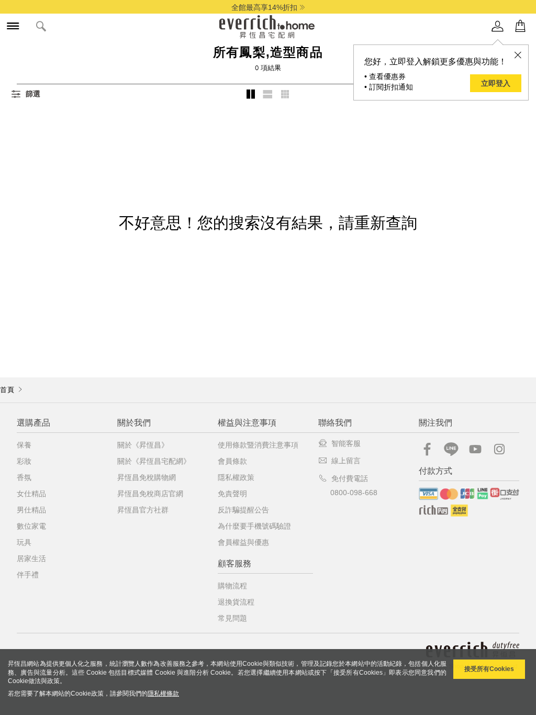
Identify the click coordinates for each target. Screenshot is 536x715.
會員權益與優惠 (243, 542)
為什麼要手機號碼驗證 (254, 526)
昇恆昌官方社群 (143, 510)
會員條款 (232, 461)
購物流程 (232, 586)
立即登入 (495, 83)
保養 (24, 445)
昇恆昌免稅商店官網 (150, 493)
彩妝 (24, 461)
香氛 (24, 477)
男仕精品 (31, 510)
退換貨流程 (236, 602)
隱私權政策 (236, 477)
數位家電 (31, 526)
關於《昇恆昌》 (143, 445)
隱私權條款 (163, 693)
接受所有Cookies (489, 669)
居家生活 (31, 558)
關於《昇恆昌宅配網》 (154, 461)
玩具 (24, 542)
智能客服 (346, 443)
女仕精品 (31, 493)
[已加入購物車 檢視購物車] (520, 26)
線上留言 (346, 460)
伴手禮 (28, 575)
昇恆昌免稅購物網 (146, 477)
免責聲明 (232, 493)
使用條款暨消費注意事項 (258, 445)
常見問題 (232, 618)
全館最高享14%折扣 (264, 7)
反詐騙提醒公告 (243, 510)
